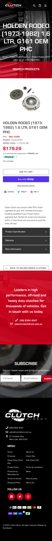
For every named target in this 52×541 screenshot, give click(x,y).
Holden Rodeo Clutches (19, 57)
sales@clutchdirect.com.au (28, 324)
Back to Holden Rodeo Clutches (28, 268)
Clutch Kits (30, 456)
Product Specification (15, 232)
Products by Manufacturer (13, 473)
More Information (13, 249)
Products (11, 456)
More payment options (26, 186)
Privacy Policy (13, 467)
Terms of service (14, 478)
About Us (30, 451)
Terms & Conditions (34, 467)
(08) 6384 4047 (28, 320)
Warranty (9, 240)
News (28, 471)
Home (5, 57)
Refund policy (31, 478)
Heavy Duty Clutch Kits (15, 461)
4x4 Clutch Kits (32, 460)
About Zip (30, 482)
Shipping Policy (13, 482)
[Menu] (45, 5)
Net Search (7, 528)
